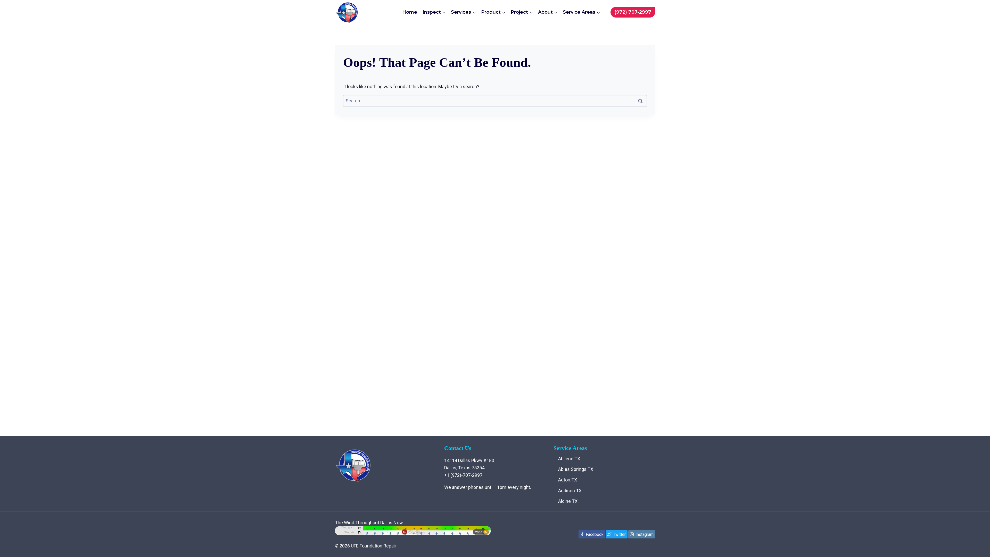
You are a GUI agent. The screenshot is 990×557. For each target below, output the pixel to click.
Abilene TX (569, 458)
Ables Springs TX (575, 469)
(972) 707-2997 (632, 12)
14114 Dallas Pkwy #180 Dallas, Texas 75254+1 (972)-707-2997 (469, 468)
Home (409, 12)
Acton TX (567, 479)
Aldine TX (568, 501)
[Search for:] (495, 100)
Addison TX (570, 490)
